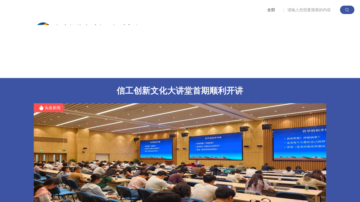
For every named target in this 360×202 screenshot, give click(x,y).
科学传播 (276, 69)
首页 (46, 69)
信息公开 (309, 69)
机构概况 (75, 69)
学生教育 (209, 69)
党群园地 (242, 69)
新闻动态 (109, 69)
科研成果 (142, 69)
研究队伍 (175, 69)
